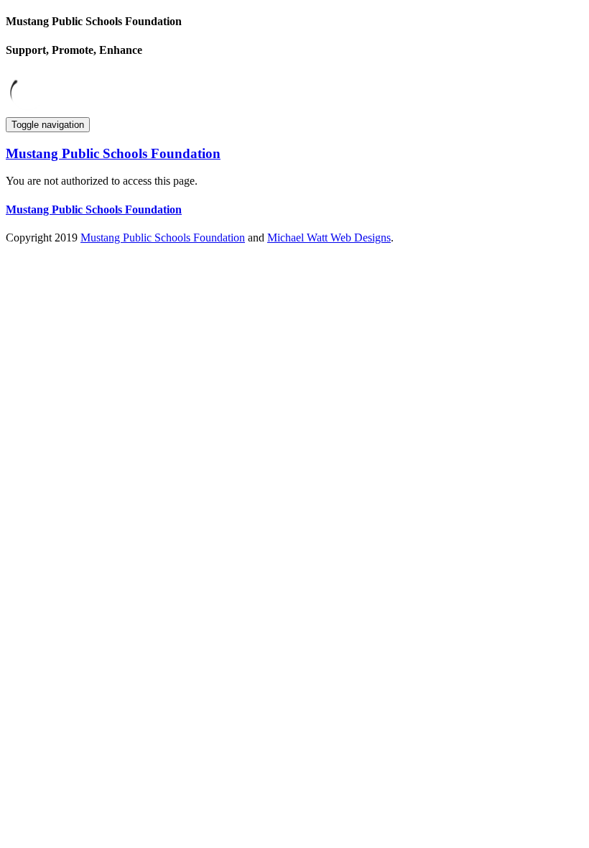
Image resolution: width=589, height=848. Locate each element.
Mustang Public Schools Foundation (162, 237)
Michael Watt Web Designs (329, 237)
